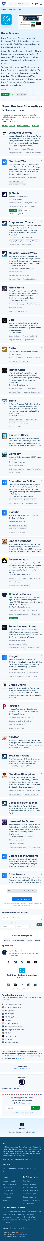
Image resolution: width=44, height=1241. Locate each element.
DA (4, 857)
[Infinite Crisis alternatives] (4, 370)
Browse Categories (9, 1181)
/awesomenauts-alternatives (12, 557)
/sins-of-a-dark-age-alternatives (13, 539)
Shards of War (7, 76)
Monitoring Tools (25, 1220)
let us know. (20, 1058)
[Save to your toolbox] (6, 26)
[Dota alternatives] (4, 320)
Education (6, 1223)
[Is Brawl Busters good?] (12, 94)
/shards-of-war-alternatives (12, 159)
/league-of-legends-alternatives (13, 130)
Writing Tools (31, 1217)
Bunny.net (19, 1232)
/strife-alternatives (8, 346)
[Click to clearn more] (22, 1127)
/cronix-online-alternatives (11, 682)
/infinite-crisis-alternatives (11, 367)
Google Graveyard (29, 1197)
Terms (27, 1228)
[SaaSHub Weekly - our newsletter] (33, 3)
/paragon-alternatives (9, 703)
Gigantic (5, 85)
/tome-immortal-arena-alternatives (14, 624)
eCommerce (16, 1217)
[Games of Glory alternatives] (4, 436)
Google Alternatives (30, 1187)
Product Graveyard (30, 1194)
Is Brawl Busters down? (22, 1069)
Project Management (10, 1220)
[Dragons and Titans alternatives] (4, 223)
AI (3, 1211)
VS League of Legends (13, 1004)
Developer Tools (20, 1211)
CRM (4, 1214)
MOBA (37, 940)
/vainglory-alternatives (10, 451)
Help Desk (11, 1214)
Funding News (8, 1194)
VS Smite (8, 1039)
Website (5, 94)
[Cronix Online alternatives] (4, 685)
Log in (4, 923)
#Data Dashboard (23, 125)
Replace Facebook (29, 1184)
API (4, 1171)
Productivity (21, 1214)
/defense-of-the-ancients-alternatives (15, 853)
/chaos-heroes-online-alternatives (14, 479)
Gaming (29, 940)
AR (4, 875)
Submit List (7, 1197)
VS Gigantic (9, 1010)
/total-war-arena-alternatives (12, 753)
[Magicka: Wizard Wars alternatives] (4, 254)
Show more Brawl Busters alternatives (22, 891)
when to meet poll (18, 1236)
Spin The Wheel (21, 1234)
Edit (4, 90)
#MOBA (12, 125)
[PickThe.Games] (4, 595)
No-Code (9, 1211)
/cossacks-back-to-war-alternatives (15, 800)
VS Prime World (10, 1017)
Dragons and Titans (28, 76)
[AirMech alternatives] (4, 737)
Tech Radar (27, 1181)
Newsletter (6, 1200)
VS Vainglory (9, 1014)
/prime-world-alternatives (11, 285)
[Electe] (4, 194)
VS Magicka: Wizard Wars (14, 1030)
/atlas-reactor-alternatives (11, 872)
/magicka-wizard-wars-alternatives (14, 251)
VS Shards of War (11, 1023)
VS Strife (8, 1033)
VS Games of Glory (12, 1042)
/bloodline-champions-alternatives (14, 772)
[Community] (36, 3)
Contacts (21, 1168)
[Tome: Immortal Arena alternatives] (4, 627)
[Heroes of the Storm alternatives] (4, 822)
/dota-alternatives (8, 317)
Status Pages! (8, 1190)
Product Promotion (10, 1168)
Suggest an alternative (22, 899)
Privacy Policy (17, 1228)
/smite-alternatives (8, 398)
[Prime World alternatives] (4, 288)
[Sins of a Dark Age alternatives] (4, 541)
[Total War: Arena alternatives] (4, 756)
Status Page (21, 94)
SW (4, 162)
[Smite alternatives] (4, 401)
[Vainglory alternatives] (4, 454)
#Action (4, 125)
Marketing (30, 1214)
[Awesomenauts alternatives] (4, 560)
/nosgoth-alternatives (9, 654)
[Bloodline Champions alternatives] (4, 775)
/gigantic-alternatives (9, 510)
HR (24, 1217)
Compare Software (9, 1184)
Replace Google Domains (32, 1200)
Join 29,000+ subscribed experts (22, 1113)
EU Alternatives (9, 1056)
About (36, 1168)
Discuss (29, 1168)
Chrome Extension (9, 1187)
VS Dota (8, 1020)
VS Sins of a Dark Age (13, 1007)
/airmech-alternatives (9, 735)
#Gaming (35, 125)
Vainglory (18, 85)
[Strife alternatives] (4, 349)
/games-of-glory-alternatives (12, 433)
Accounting (7, 1217)
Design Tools (32, 1211)
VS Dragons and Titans (13, 1026)
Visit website (13, 618)
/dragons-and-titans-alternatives (13, 220)
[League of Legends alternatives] (4, 133)
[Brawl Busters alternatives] (6, 19)
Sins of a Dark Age (26, 82)
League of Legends (29, 73)
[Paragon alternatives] (4, 706)
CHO (4, 482)
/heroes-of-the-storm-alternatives (14, 819)
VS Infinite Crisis (11, 1036)
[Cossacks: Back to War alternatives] (4, 803)
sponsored (32, 1132)
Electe (21, 1086)
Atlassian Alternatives (30, 1190)
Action (7, 940)
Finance (35, 1220)
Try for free (13, 210)
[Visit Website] (41, 132)
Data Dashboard (18, 940)
